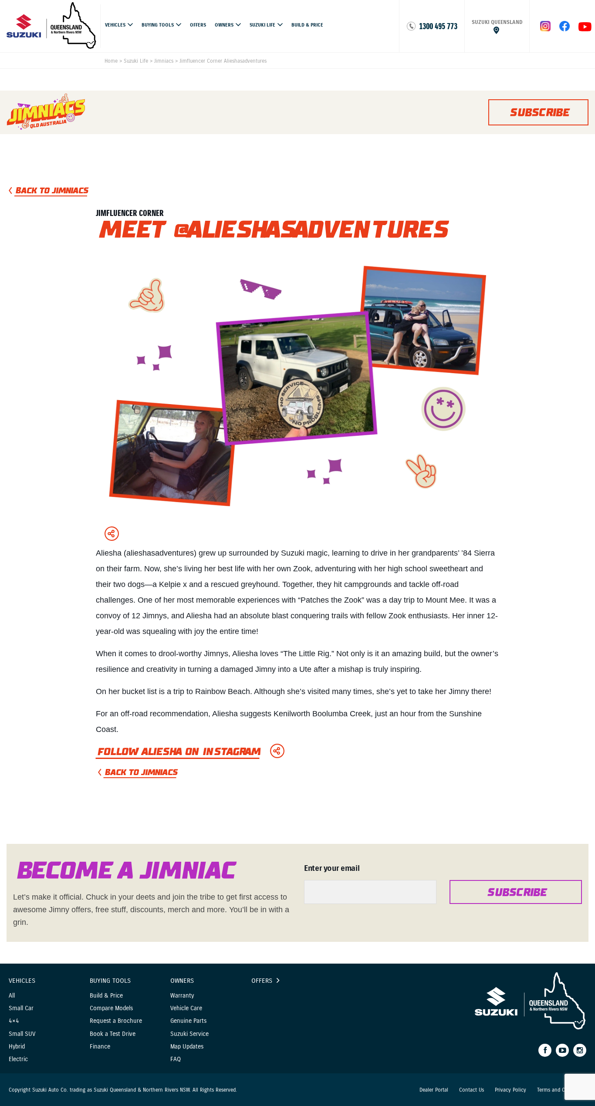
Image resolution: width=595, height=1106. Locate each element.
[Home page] (52, 46)
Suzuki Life (262, 25)
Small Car (21, 1008)
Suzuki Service (189, 1034)
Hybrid (17, 1046)
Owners (224, 25)
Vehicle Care (186, 1008)
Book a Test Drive (112, 1034)
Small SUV (22, 1034)
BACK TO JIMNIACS (50, 190)
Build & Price (307, 25)
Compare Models (111, 1008)
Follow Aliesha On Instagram (178, 751)
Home (111, 60)
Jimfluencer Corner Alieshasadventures (223, 60)
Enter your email (331, 868)
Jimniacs (163, 60)
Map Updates (186, 1046)
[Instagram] (579, 1050)
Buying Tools (158, 25)
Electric (18, 1059)
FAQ (175, 1059)
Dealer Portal (433, 1089)
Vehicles (115, 25)
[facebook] (564, 29)
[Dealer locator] (497, 26)
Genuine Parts (188, 1021)
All (12, 995)
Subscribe (538, 112)
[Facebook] (544, 1050)
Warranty (182, 995)
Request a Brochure (116, 1021)
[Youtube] (562, 1050)
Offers (198, 25)
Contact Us (471, 1089)
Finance (100, 1046)
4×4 (14, 1021)
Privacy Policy (510, 1089)
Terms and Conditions (561, 1089)
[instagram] (585, 29)
